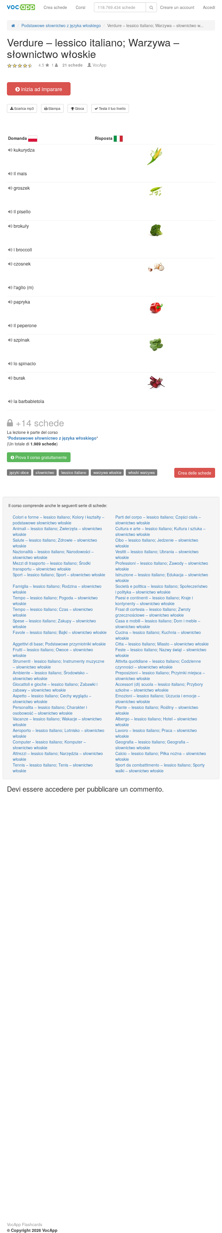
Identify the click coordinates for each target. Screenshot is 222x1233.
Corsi (80, 7)
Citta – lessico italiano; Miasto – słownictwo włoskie (162, 644)
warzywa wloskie (107, 472)
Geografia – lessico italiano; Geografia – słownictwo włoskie (152, 744)
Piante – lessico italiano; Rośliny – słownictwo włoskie (156, 710)
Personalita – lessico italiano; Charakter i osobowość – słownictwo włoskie (50, 710)
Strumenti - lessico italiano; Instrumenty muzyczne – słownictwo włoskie (58, 664)
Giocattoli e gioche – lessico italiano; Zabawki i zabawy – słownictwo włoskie (55, 687)
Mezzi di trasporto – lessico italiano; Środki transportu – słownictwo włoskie (51, 566)
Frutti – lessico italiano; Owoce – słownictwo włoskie (53, 652)
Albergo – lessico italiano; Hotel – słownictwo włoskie (156, 721)
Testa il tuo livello (112, 108)
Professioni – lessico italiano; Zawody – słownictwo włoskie (161, 566)
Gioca (79, 108)
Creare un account (177, 7)
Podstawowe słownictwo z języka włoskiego (52, 438)
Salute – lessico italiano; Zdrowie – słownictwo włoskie (55, 543)
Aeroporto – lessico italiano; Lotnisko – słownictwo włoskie (58, 733)
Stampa (53, 108)
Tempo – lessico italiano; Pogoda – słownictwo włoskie (55, 600)
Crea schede (55, 7)
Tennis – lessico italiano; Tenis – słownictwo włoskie (53, 767)
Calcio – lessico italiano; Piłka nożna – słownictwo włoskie (160, 756)
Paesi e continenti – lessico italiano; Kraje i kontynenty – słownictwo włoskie (154, 600)
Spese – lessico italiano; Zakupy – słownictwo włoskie (54, 623)
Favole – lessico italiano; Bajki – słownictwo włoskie (60, 632)
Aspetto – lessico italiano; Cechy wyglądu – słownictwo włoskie (52, 698)
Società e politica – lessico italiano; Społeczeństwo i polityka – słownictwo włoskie (161, 589)
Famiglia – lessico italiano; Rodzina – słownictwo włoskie (57, 589)
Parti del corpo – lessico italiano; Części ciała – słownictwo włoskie (158, 520)
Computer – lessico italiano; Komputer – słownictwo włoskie (49, 744)
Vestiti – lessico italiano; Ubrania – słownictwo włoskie (157, 554)
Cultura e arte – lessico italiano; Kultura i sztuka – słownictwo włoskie (160, 531)
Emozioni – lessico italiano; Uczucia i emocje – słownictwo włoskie (157, 698)
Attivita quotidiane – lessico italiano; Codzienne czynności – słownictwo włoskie (158, 664)
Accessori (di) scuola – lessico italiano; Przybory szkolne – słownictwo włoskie (159, 687)
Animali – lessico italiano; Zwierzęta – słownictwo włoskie (57, 531)
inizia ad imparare (41, 89)
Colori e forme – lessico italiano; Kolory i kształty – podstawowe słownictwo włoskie (58, 520)
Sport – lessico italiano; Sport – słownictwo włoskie (59, 574)
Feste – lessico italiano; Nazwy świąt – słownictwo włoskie (160, 652)
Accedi (209, 7)
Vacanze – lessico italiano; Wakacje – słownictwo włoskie (57, 721)
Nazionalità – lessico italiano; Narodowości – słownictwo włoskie (53, 554)
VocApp (99, 65)
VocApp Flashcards (24, 1224)
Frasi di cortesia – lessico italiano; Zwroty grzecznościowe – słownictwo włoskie (152, 612)
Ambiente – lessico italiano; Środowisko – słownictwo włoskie (50, 675)
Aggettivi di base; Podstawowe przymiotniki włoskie (59, 644)
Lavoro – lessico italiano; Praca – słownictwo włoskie (156, 733)
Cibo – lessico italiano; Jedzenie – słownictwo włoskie (156, 543)
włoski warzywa (141, 472)
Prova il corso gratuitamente (40, 457)
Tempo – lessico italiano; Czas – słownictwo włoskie (53, 612)
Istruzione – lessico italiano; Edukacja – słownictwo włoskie (161, 577)
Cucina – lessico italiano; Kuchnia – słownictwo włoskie (158, 635)
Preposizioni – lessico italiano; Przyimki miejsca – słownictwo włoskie (160, 675)
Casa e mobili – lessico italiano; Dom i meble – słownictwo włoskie (157, 623)
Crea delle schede (194, 473)
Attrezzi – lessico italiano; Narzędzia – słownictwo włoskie (58, 756)
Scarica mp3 (23, 108)
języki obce (19, 472)
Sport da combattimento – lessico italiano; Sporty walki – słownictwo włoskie (160, 767)
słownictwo (45, 472)
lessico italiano (73, 472)
